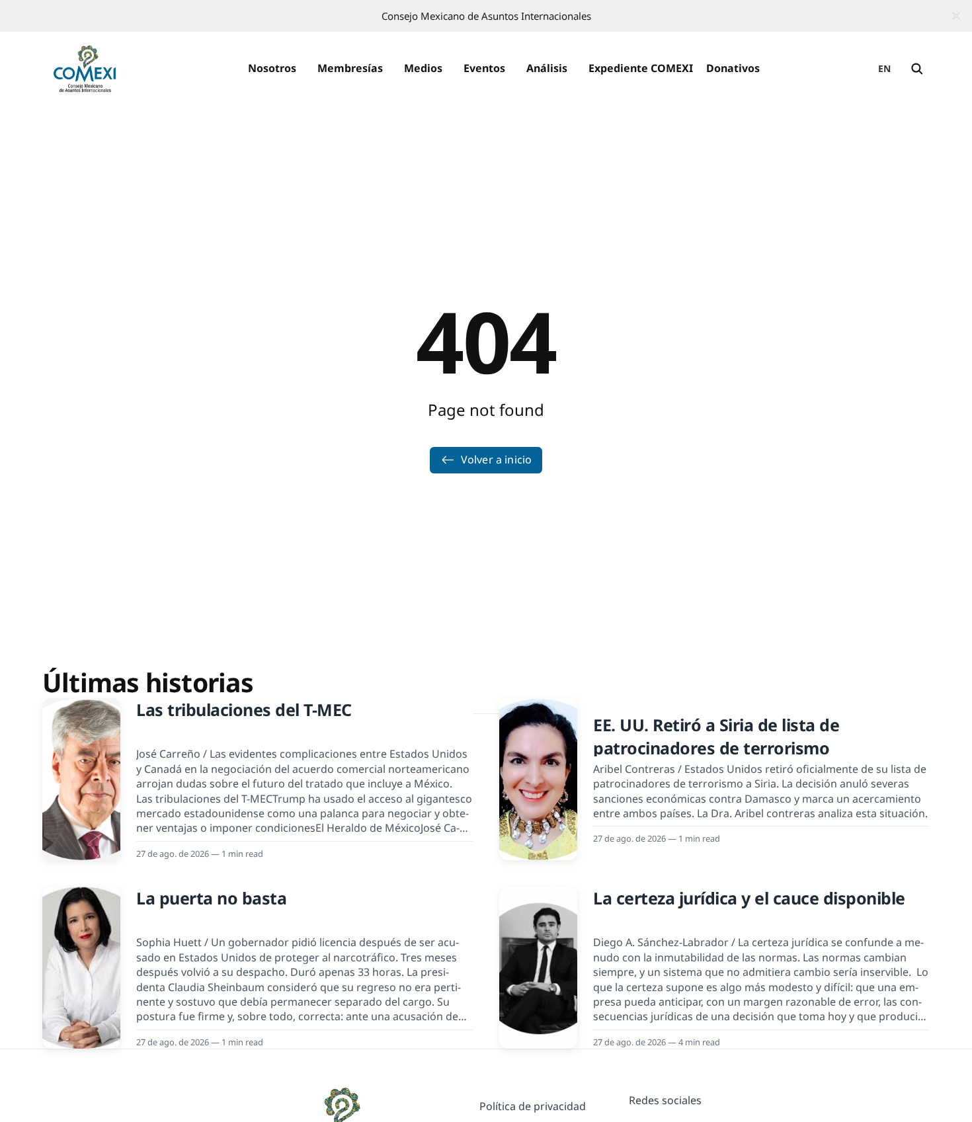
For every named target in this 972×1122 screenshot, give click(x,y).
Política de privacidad (532, 1106)
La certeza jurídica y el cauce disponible (749, 898)
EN (884, 68)
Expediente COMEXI (640, 68)
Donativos (733, 68)
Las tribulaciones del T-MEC (244, 709)
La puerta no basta (211, 898)
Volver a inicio (496, 459)
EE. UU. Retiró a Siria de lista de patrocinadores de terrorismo (716, 736)
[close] (956, 15)
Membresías (350, 68)
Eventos (484, 68)
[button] (272, 69)
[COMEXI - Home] (84, 69)
